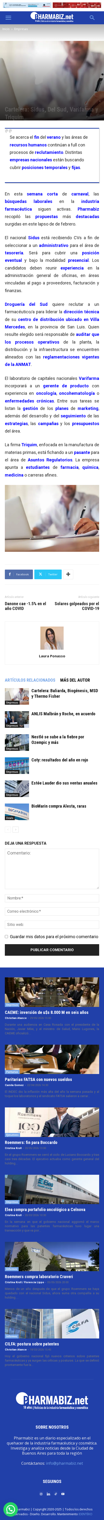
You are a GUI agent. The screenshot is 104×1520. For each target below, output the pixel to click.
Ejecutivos (12, 1135)
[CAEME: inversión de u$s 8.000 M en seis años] (52, 992)
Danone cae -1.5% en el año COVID (25, 606)
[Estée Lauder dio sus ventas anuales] (17, 788)
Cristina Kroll (13, 1148)
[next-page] (16, 830)
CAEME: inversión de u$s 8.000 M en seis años (47, 1012)
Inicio (6, 29)
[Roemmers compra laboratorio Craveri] (52, 1256)
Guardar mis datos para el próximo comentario (54, 936)
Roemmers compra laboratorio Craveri (39, 1276)
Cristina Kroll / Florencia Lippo (24, 1282)
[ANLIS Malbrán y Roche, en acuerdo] (17, 719)
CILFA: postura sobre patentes (32, 1343)
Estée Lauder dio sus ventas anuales (64, 782)
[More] (68, 574)
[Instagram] (41, 1493)
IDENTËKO (85, 1514)
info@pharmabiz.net (64, 1463)
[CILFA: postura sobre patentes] (52, 1323)
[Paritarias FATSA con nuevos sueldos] (52, 1059)
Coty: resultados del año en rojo (59, 759)
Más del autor (75, 680)
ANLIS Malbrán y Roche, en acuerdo (63, 713)
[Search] (92, 17)
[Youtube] (63, 1493)
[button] (8, 17)
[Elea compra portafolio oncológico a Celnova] (52, 1189)
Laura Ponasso (52, 655)
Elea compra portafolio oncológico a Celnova (45, 1209)
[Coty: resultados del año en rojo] (17, 765)
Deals (9, 818)
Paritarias (12, 1072)
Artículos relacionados (30, 680)
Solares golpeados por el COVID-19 (77, 606)
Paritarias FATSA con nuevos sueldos (38, 1079)
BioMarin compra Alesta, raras (58, 806)
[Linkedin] (48, 1493)
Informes (11, 1269)
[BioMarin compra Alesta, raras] (17, 812)
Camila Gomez (14, 1085)
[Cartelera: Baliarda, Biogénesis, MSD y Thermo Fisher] (17, 696)
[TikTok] (56, 1493)
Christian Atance (16, 1018)
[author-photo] (52, 649)
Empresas (21, 29)
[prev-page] (8, 830)
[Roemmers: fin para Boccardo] (52, 1122)
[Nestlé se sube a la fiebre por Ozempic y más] (17, 742)
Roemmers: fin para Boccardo (31, 1142)
